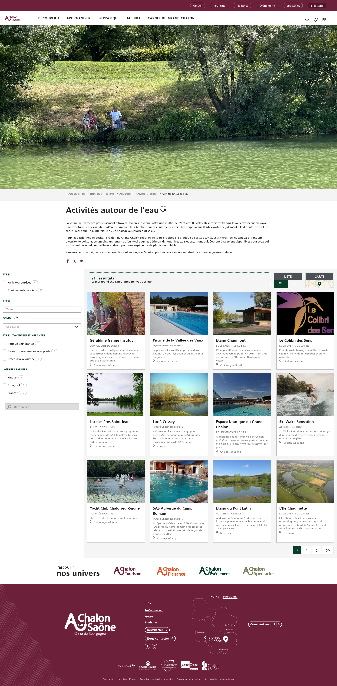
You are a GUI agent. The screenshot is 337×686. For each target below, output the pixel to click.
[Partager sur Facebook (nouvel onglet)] (67, 261)
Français (16, 392)
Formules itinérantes (23, 343)
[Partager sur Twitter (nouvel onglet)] (74, 261)
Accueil (197, 5)
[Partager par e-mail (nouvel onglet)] (81, 261)
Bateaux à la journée (23, 358)
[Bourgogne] (126, 665)
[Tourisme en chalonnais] (168, 665)
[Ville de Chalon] (210, 665)
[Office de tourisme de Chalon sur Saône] (16, 18)
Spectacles (293, 5)
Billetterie (317, 5)
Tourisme (219, 5)
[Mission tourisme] (147, 665)
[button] (307, 19)
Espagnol (16, 385)
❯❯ (328, 550)
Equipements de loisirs (25, 290)
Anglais (15, 377)
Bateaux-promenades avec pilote (31, 351)
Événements (267, 5)
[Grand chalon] (189, 665)
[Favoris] (316, 19)
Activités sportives (21, 282)
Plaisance (242, 5)
